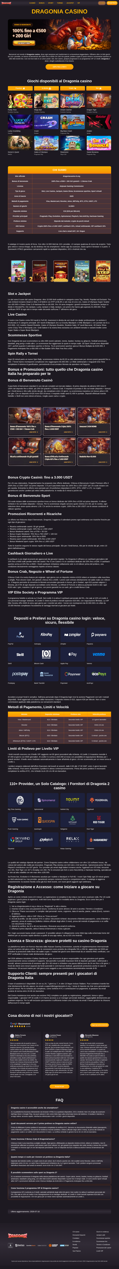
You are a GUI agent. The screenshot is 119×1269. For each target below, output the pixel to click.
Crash (71, 88)
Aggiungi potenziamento (100, 1025)
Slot (97, 88)
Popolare (19, 88)
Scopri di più (59, 1086)
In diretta (45, 88)
